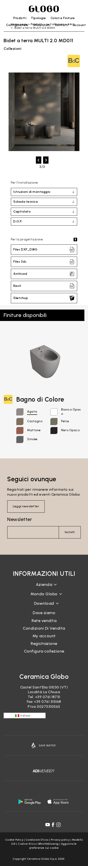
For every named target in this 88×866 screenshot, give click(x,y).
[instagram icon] (58, 824)
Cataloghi (44, 607)
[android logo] (29, 801)
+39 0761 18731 (47, 697)
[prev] (38, 160)
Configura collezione (44, 651)
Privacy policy (60, 839)
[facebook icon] (53, 824)
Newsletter (19, 519)
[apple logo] (58, 801)
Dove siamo (44, 612)
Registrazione (44, 643)
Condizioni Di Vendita (44, 628)
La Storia (44, 588)
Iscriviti (70, 532)
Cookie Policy (14, 839)
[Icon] (44, 745)
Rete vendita (44, 620)
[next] (46, 160)
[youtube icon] (47, 824)
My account (44, 635)
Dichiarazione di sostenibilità (44, 597)
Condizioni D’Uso (37, 839)
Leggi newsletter (26, 506)
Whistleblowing (48, 843)
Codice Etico (27, 843)
